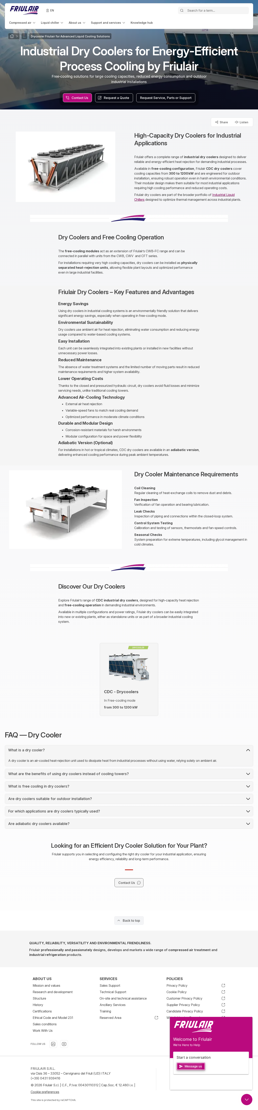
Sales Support (110, 985)
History (38, 1005)
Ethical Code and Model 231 (53, 1018)
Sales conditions (45, 1024)
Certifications (42, 1011)
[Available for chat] (246, 1099)
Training (105, 1011)
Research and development (53, 992)
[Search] (181, 10)
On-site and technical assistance (123, 998)
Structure (39, 998)
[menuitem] (22, 23)
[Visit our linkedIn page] (53, 1044)
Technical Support (113, 992)
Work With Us (43, 1031)
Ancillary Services (113, 1005)
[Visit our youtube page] (64, 1044)
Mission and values (46, 985)
